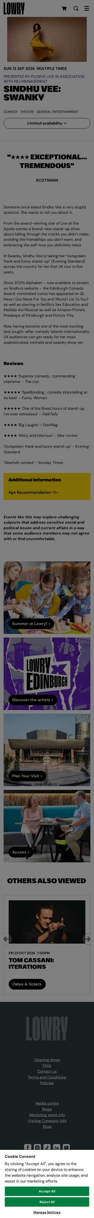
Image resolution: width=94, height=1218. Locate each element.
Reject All (47, 1202)
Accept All (47, 1191)
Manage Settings (47, 1212)
